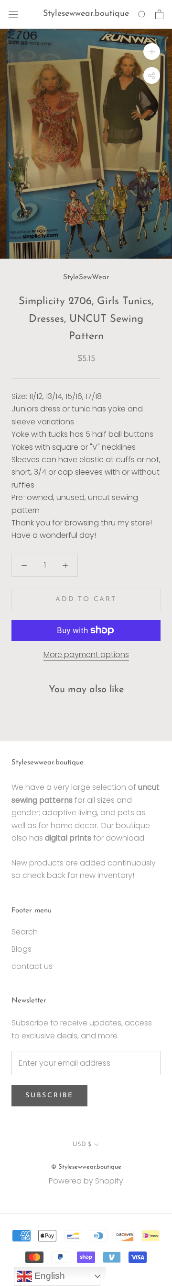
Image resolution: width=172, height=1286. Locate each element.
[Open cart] (159, 14)
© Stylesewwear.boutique (86, 1167)
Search (24, 931)
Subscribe (49, 1095)
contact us (32, 966)
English (48, 1276)
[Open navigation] (13, 14)
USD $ (82, 1144)
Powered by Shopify (86, 1180)
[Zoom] (151, 51)
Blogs (21, 949)
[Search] (142, 14)
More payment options (86, 654)
